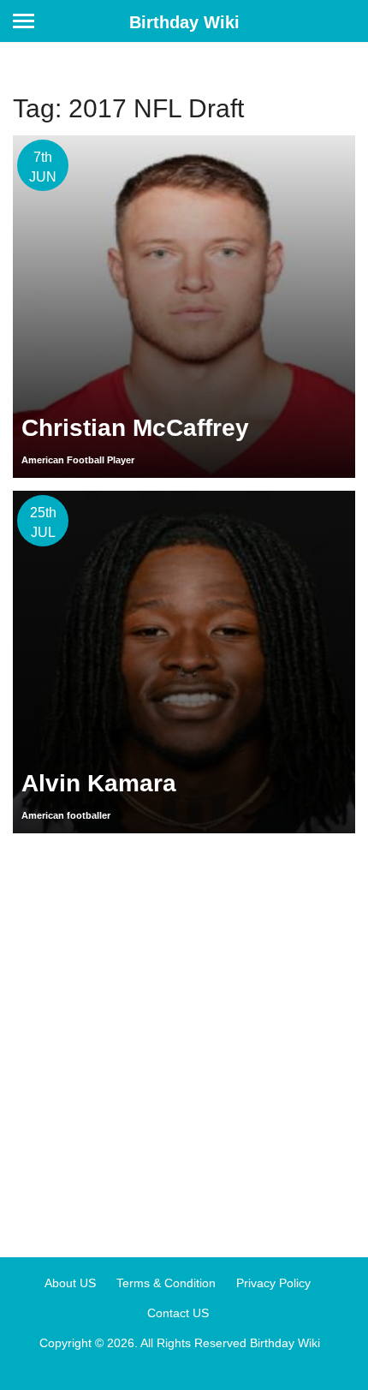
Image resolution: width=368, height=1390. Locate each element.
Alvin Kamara (98, 783)
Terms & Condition (166, 1283)
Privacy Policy (273, 1283)
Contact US (178, 1313)
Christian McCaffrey (135, 428)
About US (70, 1283)
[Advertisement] (184, 1039)
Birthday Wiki (184, 22)
